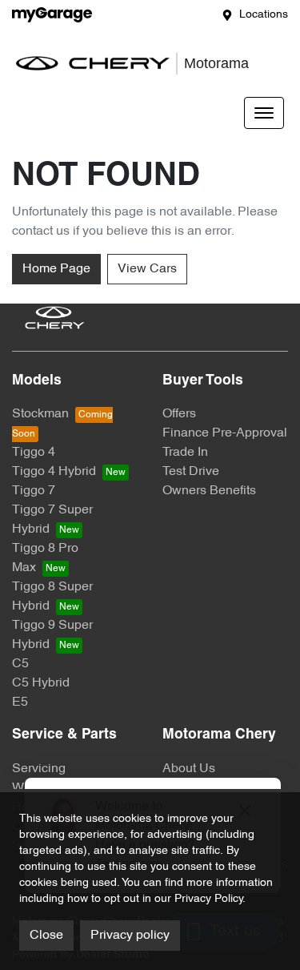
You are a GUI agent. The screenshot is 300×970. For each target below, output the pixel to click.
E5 (20, 702)
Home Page (56, 269)
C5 (20, 664)
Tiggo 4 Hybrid (54, 471)
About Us (188, 769)
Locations (263, 15)
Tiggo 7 (33, 491)
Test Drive (190, 471)
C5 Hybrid (41, 683)
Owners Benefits (209, 491)
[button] (264, 113)
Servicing (39, 769)
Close (46, 935)
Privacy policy (130, 935)
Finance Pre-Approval (224, 433)
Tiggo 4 (33, 452)
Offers (179, 414)
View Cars (147, 269)
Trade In (185, 452)
